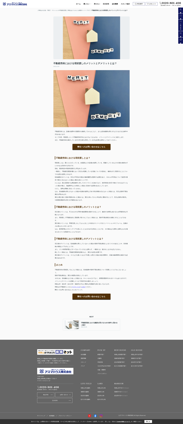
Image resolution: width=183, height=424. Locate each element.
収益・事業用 (102, 370)
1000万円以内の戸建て (104, 366)
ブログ (83, 366)
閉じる (148, 421)
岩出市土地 (101, 395)
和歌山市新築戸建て (120, 354)
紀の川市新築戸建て (120, 366)
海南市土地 (101, 392)
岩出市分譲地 (85, 395)
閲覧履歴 (140, 4)
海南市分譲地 (85, 392)
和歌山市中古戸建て (137, 354)
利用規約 (52, 416)
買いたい (86, 4)
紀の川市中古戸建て (137, 366)
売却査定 (180, 35)
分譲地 (100, 358)
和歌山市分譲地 (85, 388)
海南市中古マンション (121, 392)
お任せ (83, 287)
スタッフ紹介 (125, 4)
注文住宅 (106, 4)
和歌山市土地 (102, 388)
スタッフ (83, 362)
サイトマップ (41, 416)
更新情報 (83, 358)
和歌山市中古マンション (121, 388)
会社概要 (115, 4)
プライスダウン (102, 374)
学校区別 (100, 362)
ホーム (78, 4)
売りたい (97, 4)
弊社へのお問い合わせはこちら (91, 147)
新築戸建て (101, 354)
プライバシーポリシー (65, 416)
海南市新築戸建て (119, 358)
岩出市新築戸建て (119, 362)
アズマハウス (76, 287)
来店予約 (45, 395)
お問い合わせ (64, 395)
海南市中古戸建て (136, 358)
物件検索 (180, 11)
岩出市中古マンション (121, 395)
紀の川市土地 (102, 399)
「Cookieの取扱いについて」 (123, 421)
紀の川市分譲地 (85, 399)
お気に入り (152, 4)
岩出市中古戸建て (136, 362)
